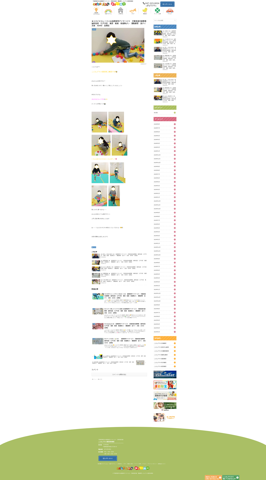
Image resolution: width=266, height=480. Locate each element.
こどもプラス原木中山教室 (161, 347)
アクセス (144, 463)
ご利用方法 (119, 463)
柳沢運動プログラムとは (103, 463)
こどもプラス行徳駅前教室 (161, 351)
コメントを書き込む (119, 374)
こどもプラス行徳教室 (160, 343)
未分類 (94, 247)
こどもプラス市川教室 (160, 362)
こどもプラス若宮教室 (160, 366)
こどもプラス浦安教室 (160, 358)
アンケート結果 (137, 463)
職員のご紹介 (130, 463)
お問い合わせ (168, 4)
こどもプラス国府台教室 (161, 355)
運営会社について (161, 463)
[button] (175, 20)
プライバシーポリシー (152, 463)
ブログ (124, 463)
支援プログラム (112, 463)
